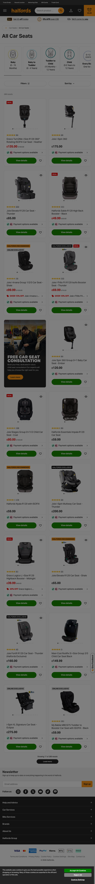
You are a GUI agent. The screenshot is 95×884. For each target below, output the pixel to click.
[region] (47, 875)
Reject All (78, 875)
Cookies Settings (78, 880)
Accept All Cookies (78, 870)
